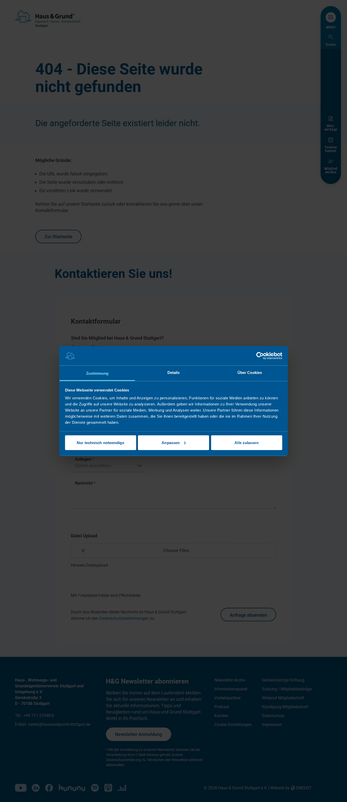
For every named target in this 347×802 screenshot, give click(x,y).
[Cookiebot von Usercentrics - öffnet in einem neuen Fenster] (260, 355)
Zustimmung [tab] (97, 373)
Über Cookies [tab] (250, 372)
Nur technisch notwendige (100, 442)
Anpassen (171, 442)
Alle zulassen (246, 442)
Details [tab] (173, 372)
